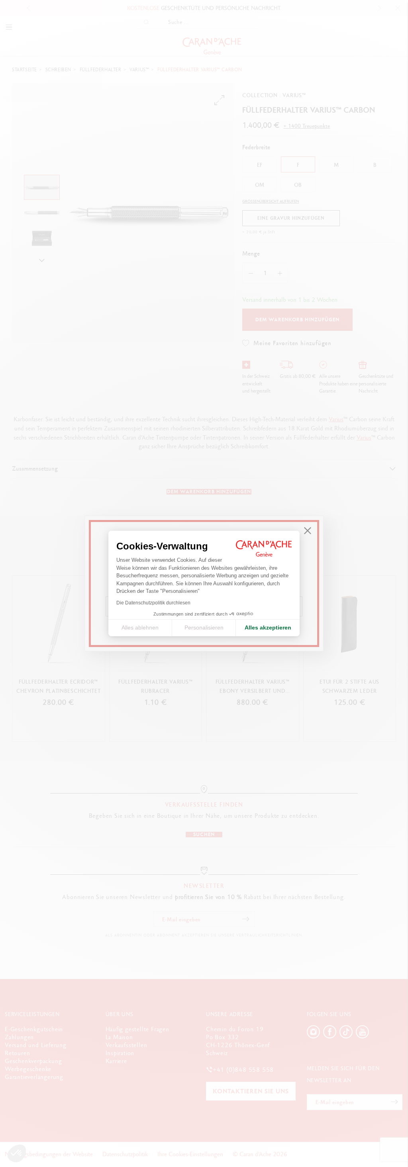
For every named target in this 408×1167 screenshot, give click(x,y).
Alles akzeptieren (268, 627)
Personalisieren (204, 627)
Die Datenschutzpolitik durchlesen (153, 603)
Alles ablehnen (140, 627)
